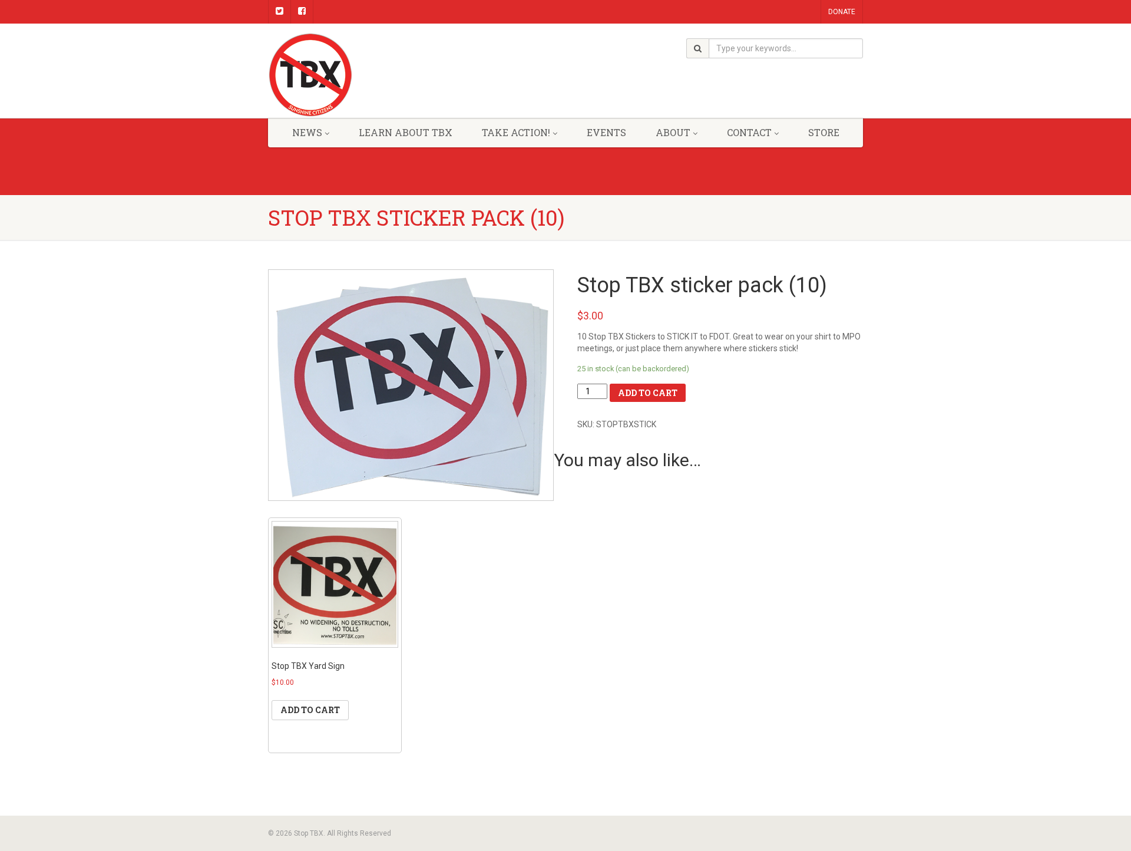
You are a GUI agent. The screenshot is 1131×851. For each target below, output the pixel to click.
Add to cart (647, 392)
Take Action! (516, 132)
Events (606, 132)
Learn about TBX (405, 132)
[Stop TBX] (361, 75)
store (823, 132)
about (673, 132)
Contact (749, 132)
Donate (841, 12)
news (307, 132)
